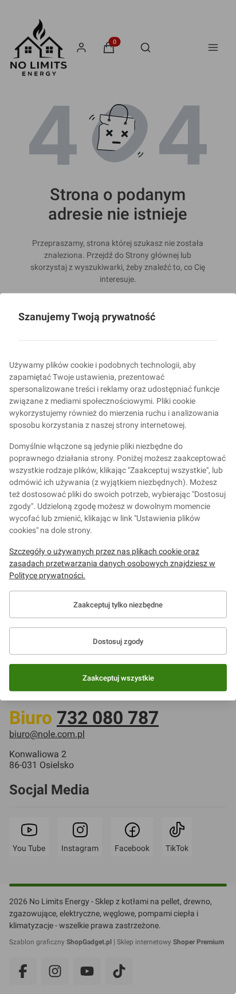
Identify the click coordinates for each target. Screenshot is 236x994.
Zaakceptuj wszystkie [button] (118, 678)
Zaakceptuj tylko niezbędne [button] (118, 605)
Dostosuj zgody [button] (118, 641)
